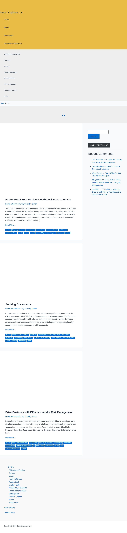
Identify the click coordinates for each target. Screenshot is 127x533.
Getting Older (14, 494)
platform (37, 337)
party (37, 445)
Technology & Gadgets (18, 488)
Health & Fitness (10, 72)
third (62, 445)
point (42, 445)
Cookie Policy (9, 513)
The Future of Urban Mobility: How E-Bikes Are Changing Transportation (106, 182)
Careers (7, 60)
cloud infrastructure (22, 442)
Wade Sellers (97, 173)
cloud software (58, 442)
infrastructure (18, 337)
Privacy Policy (9, 507)
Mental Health (9, 78)
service (27, 233)
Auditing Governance (18, 304)
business (22, 230)
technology (60, 233)
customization (30, 230)
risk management (56, 337)
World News (13, 503)
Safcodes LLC (97, 189)
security (20, 233)
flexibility (55, 230)
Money (6, 66)
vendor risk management (13, 448)
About (6, 28)
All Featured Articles (12, 54)
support (33, 233)
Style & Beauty (10, 84)
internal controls (28, 337)
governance (9, 337)
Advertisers (8, 35)
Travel (11, 500)
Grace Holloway (98, 166)
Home (6, 20)
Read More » (10, 225)
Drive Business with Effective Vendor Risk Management (39, 412)
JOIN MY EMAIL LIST (99, 145)
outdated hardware (11, 233)
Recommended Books (13, 43)
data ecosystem (10, 445)
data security (65, 334)
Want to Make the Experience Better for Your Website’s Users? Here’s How (106, 192)
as (9, 230)
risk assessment (45, 337)
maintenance (63, 230)
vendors (24, 448)
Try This (24, 204)
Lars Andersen (97, 160)
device (43, 230)
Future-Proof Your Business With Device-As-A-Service (38, 199)
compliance (33, 334)
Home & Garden (10, 90)
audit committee (16, 334)
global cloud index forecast (24, 445)
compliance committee (45, 334)
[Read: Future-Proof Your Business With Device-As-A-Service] (41, 194)
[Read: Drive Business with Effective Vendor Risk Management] (41, 407)
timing (29, 340)
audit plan (25, 334)
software (14, 340)
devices (49, 230)
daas (37, 230)
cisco (13, 442)
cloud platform (33, 442)
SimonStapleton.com (11, 12)
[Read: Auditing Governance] (41, 299)
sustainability (40, 233)
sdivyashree (96, 180)
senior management (68, 337)
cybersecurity (56, 334)
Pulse (6, 96)
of (33, 445)
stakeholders (22, 340)
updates (67, 233)
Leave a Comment (12, 204)
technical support (50, 233)
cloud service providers (45, 442)
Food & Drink (14, 482)
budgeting (15, 230)
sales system (49, 445)
